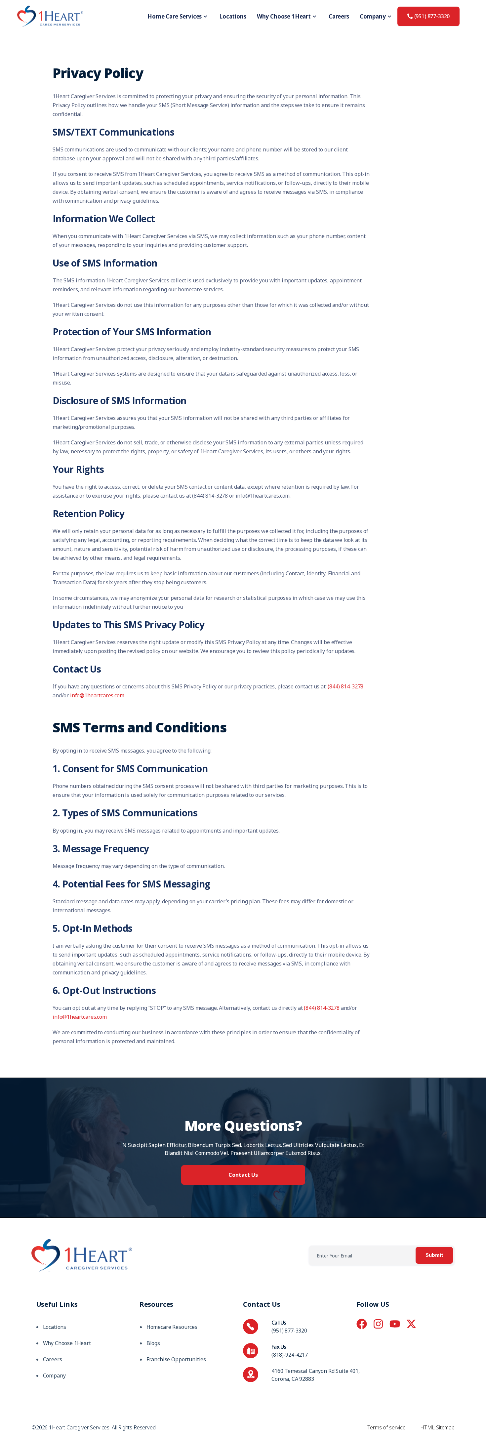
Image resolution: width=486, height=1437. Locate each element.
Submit (434, 1255)
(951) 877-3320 (289, 1330)
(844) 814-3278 (345, 686)
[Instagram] (378, 1324)
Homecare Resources (171, 1327)
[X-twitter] (411, 1324)
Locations (233, 16)
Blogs (153, 1343)
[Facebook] (361, 1324)
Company (373, 16)
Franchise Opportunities (176, 1359)
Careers (339, 16)
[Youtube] (394, 1324)
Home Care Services (174, 16)
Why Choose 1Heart (284, 16)
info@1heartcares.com (97, 695)
